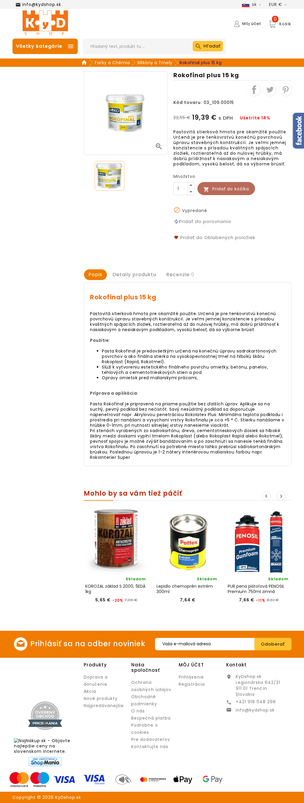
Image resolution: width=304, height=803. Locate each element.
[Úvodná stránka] (85, 63)
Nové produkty (101, 698)
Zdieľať (254, 90)
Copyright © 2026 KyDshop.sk (46, 797)
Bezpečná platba (151, 718)
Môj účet (191, 665)
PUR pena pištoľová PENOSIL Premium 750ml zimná (256, 589)
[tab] (95, 274)
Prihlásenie (191, 677)
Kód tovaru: (187, 102)
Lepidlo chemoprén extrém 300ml (184, 589)
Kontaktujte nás (149, 747)
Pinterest (286, 90)
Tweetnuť (270, 90)
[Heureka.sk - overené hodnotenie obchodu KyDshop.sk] (45, 678)
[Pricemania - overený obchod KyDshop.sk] (45, 715)
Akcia (90, 691)
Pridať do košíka (226, 189)
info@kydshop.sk (41, 4)
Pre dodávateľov (150, 739)
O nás (138, 711)
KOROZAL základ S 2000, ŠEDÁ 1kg (115, 589)
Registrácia (192, 684)
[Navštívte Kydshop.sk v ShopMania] (45, 761)
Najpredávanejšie (104, 706)
